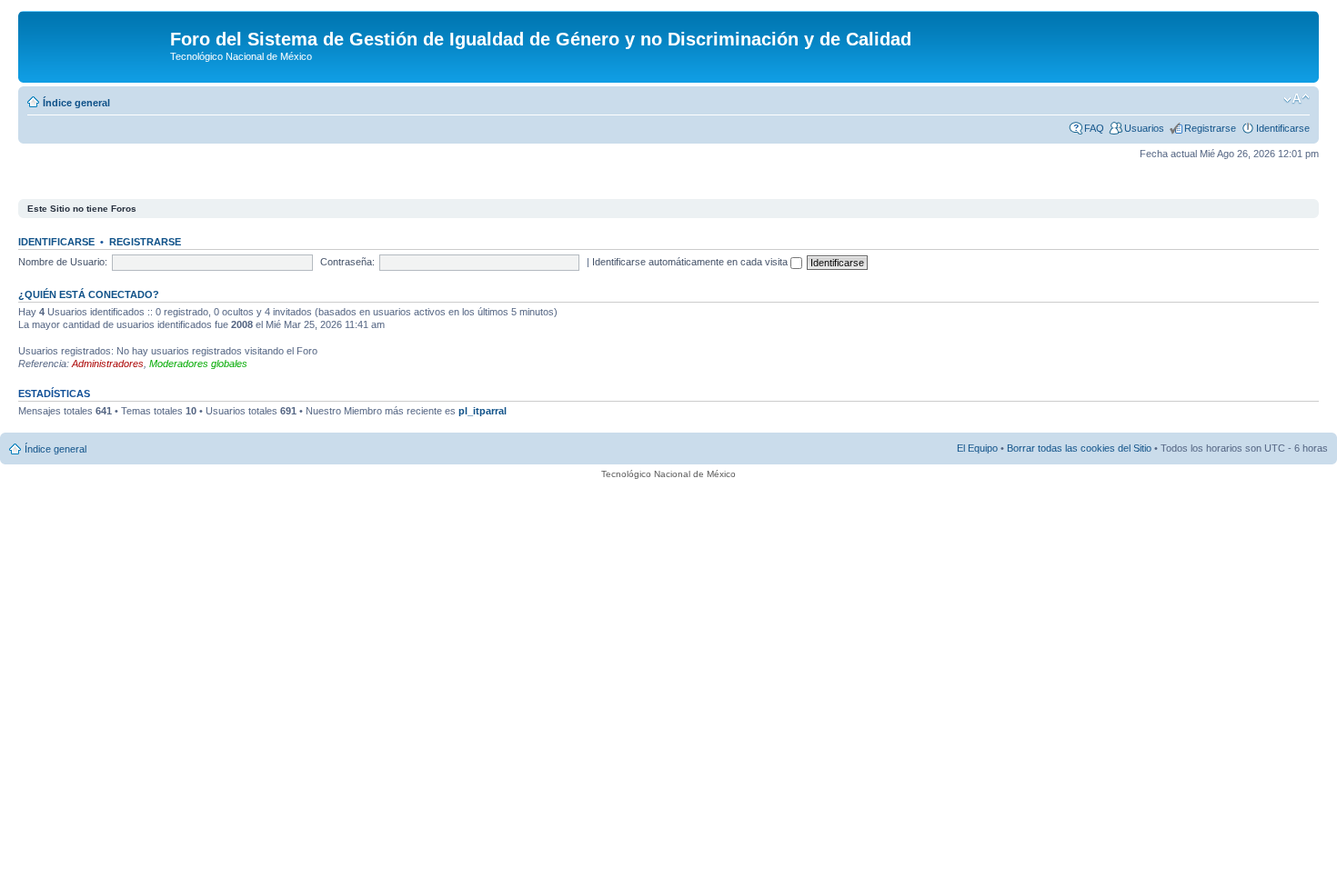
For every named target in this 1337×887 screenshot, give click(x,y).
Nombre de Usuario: (62, 261)
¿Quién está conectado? (88, 294)
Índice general (76, 102)
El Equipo (977, 448)
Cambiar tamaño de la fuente (1296, 99)
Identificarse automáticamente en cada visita (691, 261)
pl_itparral (482, 410)
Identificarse (1283, 128)
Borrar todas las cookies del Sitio (1079, 448)
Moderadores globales (198, 363)
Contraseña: (347, 261)
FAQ (1094, 128)
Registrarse (1210, 128)
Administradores (108, 363)
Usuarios (1144, 128)
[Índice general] (96, 44)
